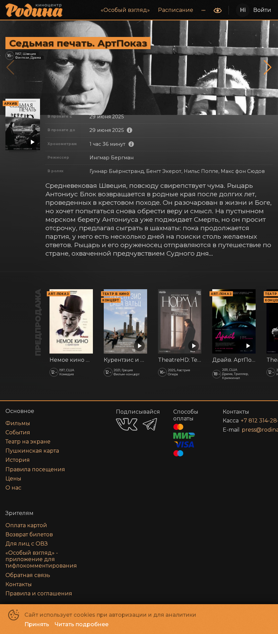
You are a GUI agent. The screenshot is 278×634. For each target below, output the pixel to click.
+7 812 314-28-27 (248, 420)
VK (126, 424)
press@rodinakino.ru (249, 430)
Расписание (175, 10)
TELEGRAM (150, 424)
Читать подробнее (81, 624)
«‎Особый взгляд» (125, 10)
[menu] (139, 10)
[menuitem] (125, 10)
